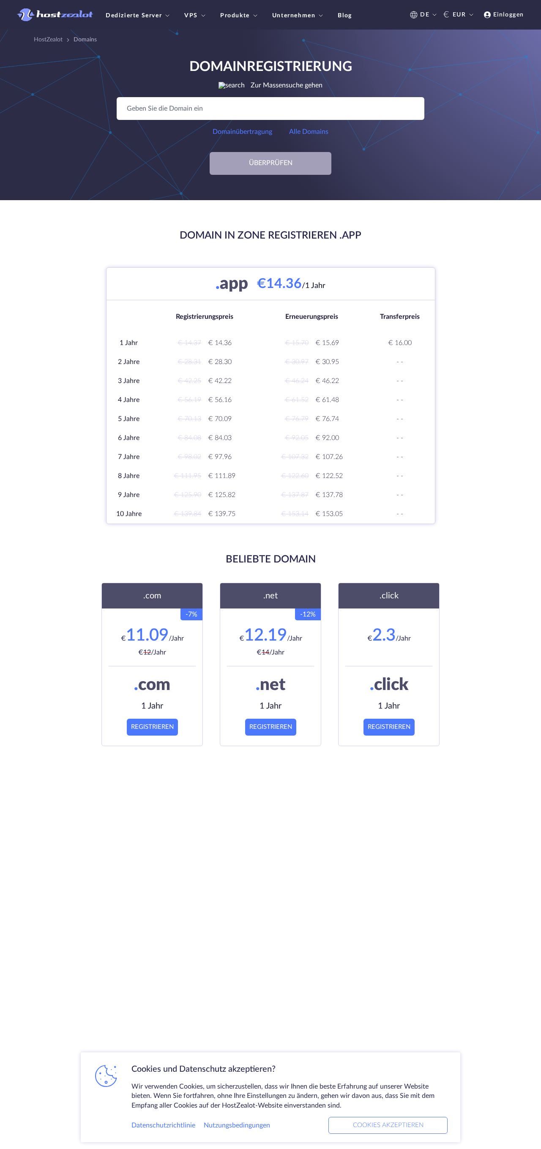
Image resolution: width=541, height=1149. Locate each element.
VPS (191, 16)
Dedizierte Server (134, 16)
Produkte (235, 16)
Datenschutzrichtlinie (163, 1125)
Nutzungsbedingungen (237, 1125)
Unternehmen (294, 16)
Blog (345, 16)
